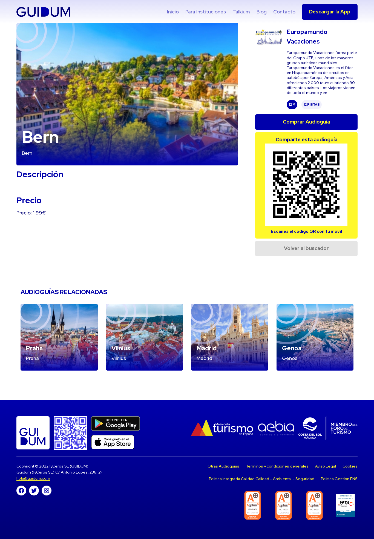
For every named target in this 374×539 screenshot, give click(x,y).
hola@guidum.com (33, 478)
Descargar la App (329, 11)
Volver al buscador (306, 248)
